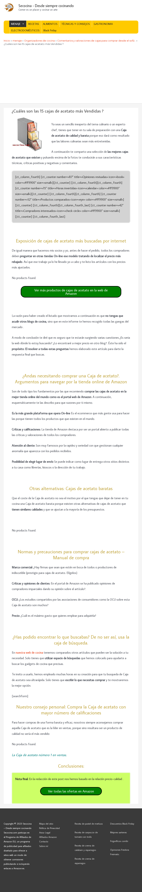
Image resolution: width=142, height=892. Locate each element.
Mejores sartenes (118, 832)
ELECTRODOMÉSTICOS (25, 30)
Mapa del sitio (46, 823)
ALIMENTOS (50, 24)
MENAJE (16, 24)
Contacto (43, 841)
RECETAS (33, 24)
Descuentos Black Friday (122, 823)
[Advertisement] (71, 75)
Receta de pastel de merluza (89, 823)
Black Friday (49, 30)
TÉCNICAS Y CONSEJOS (75, 24)
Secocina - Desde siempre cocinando (46, 5)
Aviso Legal (44, 832)
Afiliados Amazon (48, 836)
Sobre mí (43, 846)
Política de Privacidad (49, 828)
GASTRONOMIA (103, 24)
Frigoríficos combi (119, 841)
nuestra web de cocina (29, 652)
